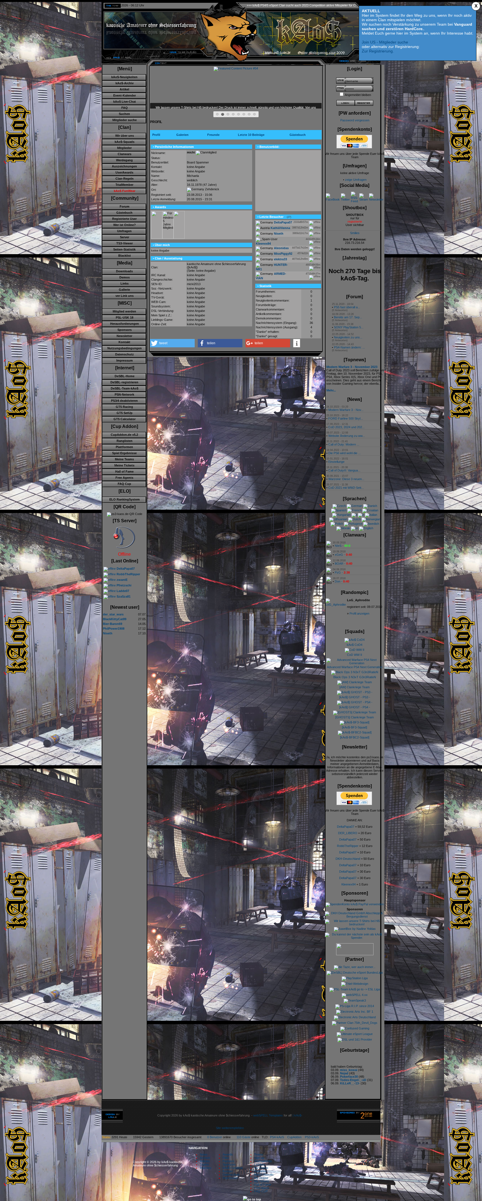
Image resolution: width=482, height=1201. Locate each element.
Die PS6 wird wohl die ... (344, 453)
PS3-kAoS (312, 1137)
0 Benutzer (214, 1137)
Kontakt (124, 342)
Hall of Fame (124, 471)
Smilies (355, 233)
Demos (124, 277)
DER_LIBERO (347, 833)
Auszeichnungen (124, 166)
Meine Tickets (124, 465)
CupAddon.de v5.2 (124, 434)
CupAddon (296, 1137)
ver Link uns (124, 295)
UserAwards (124, 172)
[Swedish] (371, 523)
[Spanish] (338, 510)
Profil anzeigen (359, 613)
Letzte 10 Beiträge (251, 134)
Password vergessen (354, 120)
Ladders (259, 1164)
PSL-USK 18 (124, 317)
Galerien (182, 134)
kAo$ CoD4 (354, 644)
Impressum (124, 360)
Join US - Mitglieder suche (385, 42)
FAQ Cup (124, 483)
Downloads (124, 271)
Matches (205, 1167)
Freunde (213, 134)
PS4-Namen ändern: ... (349, 347)
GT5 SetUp (124, 413)
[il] (354, 514)
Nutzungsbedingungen (124, 348)
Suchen (124, 113)
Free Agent (261, 1188)
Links (124, 283)
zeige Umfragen (356, 179)
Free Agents (124, 477)
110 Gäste (243, 1137)
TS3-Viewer (124, 243)
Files (226, 1157)
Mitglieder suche (124, 120)
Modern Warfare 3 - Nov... (345, 409)
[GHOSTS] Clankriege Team (354, 717)
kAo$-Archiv (124, 83)
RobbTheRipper (347, 846)
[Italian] (371, 514)
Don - (342, 581)
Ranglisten (124, 440)
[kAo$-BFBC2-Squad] (354, 737)
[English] (366, 528)
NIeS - (342, 545)
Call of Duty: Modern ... (343, 444)
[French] (354, 510)
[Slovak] (343, 528)
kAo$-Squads (124, 141)
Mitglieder (124, 148)
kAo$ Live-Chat (124, 101)
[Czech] (339, 505)
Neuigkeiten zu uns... (348, 337)
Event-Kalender (124, 95)
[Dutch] (354, 519)
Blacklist (124, 255)
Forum (124, 206)
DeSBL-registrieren (124, 382)
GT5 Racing (124, 406)
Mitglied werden (124, 311)
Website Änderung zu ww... (346, 435)
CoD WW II (354, 654)
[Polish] (337, 523)
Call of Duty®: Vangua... (344, 470)
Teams (204, 1164)
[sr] (354, 528)
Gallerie (124, 289)
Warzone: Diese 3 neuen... (346, 479)
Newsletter (124, 336)
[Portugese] (353, 523)
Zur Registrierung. (378, 51)
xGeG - (343, 554)
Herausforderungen (124, 323)
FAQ (124, 107)
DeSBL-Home (124, 376)
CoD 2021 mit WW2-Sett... (346, 487)
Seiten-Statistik (124, 249)
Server (124, 237)
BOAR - (343, 563)
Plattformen (124, 447)
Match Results (264, 1174)
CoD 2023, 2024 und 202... (346, 427)
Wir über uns (124, 135)
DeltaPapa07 (345, 826)
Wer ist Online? (124, 225)
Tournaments (263, 1161)
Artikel (124, 89)
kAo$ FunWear (233, 1167)
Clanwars (124, 154)
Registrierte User (124, 218)
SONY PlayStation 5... (348, 327)
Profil (156, 134)
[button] (172, 343)
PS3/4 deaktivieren (124, 400)
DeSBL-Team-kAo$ (124, 388)
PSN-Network (124, 394)
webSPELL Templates (268, 1115)
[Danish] (370, 505)
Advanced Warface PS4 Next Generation (354, 667)
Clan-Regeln (124, 178)
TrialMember (124, 184)
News (204, 1154)
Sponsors (124, 329)
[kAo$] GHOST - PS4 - (354, 707)
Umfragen (124, 231)
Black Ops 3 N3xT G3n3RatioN (354, 677)
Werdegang (124, 160)
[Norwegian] (371, 519)
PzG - (342, 572)
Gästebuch (124, 212)
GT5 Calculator (125, 419)
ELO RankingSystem (124, 499)
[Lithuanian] (338, 519)
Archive (205, 1157)
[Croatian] (370, 510)
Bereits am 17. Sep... (348, 317)
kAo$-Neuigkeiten (124, 77)
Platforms (260, 1171)
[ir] (361, 514)
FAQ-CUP (261, 1191)
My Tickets (261, 1181)
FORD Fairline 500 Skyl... (345, 418)
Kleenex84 (348, 884)
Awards (228, 1154)
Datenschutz (124, 354)
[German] (354, 505)
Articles (205, 1161)
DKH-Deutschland (348, 858)
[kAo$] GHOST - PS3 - (354, 697)
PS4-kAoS (277, 1137)
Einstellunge (336, 461)
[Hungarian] (341, 514)
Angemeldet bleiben (358, 95)
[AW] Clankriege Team (354, 687)
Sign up (259, 1157)
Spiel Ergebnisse (124, 453)
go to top (254, 1199)
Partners (228, 1161)
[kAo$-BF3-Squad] (354, 727)
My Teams (261, 1167)
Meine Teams (124, 459)
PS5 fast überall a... (347, 307)
